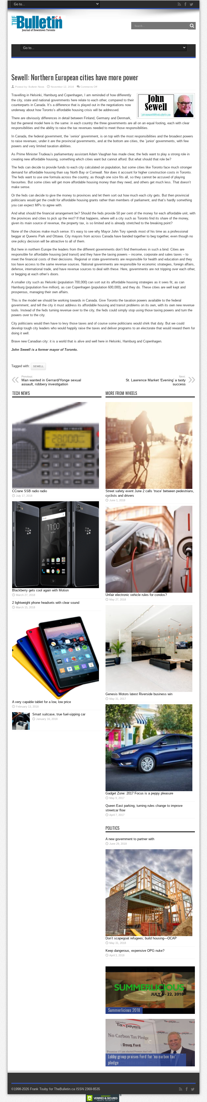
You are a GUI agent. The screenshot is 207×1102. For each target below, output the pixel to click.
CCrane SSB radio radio (29, 491)
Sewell (38, 366)
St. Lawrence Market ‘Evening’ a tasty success (156, 380)
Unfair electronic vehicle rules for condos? (136, 595)
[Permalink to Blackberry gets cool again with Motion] (55, 587)
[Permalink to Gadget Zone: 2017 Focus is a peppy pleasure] (149, 790)
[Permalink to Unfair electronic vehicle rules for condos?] (149, 591)
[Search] (192, 26)
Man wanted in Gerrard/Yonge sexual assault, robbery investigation (51, 380)
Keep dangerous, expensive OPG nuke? (135, 951)
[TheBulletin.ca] (38, 28)
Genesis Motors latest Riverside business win (139, 694)
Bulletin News (36, 86)
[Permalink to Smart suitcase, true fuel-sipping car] (21, 729)
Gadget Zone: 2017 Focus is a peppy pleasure (139, 793)
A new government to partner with (130, 839)
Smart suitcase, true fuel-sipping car (58, 714)
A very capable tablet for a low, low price (41, 702)
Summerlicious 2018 (124, 1010)
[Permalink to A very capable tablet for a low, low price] (55, 698)
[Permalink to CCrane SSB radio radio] (55, 488)
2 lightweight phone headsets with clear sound (45, 603)
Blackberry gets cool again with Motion (40, 590)
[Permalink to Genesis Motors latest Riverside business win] (149, 691)
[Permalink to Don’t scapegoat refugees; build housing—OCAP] (149, 935)
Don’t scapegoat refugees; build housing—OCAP (141, 938)
